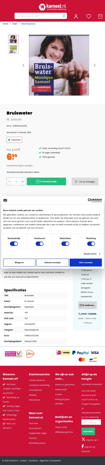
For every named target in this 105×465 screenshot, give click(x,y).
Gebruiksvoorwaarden (91, 412)
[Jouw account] (75, 16)
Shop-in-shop (61, 427)
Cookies (23, 460)
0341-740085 (88, 314)
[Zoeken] (64, 16)
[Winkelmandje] (100, 16)
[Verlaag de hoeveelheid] (9, 181)
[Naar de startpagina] (52, 7)
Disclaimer (33, 460)
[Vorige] (23, 65)
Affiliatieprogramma (64, 432)
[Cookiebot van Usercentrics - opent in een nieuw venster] (90, 200)
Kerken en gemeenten (65, 384)
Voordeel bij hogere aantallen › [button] (20, 165)
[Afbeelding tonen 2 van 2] (61, 93)
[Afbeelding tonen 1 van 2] (57, 93)
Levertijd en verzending (39, 385)
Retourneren (34, 400)
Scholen (58, 394)
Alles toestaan (86, 262)
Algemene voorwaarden (50, 460)
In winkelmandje (47, 181)
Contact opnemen (37, 380)
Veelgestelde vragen (38, 433)
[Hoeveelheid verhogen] (23, 181)
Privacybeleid (94, 404)
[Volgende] (95, 65)
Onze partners (35, 428)
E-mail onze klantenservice (89, 305)
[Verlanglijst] (89, 16)
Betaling (32, 395)
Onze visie (33, 423)
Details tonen (90, 254)
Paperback (16, 139)
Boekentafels (61, 389)
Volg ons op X (91, 440)
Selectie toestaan (52, 262)
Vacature (33, 438)
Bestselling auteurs (37, 443)
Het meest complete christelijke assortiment (12, 388)
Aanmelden (88, 431)
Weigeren (19, 262)
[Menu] (6, 16)
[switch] (39, 244)
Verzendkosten (35, 390)
